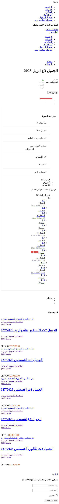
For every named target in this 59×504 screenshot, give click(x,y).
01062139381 (52, 29)
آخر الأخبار (47, 15)
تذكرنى (51, 495)
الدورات (48, 9)
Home (49, 61)
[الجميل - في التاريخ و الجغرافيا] (54, 32)
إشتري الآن (52, 92)
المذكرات (48, 12)
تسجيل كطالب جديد (43, 20)
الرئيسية (48, 7)
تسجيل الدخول (45, 17)
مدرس (55, 79)
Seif (56, 474)
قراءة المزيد (28, 319)
